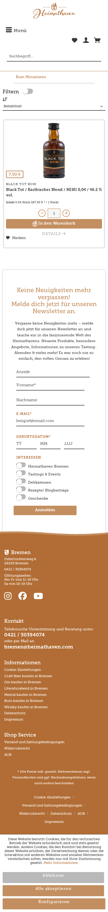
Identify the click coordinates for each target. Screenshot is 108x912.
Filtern (11, 92)
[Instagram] (9, 596)
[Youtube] (38, 596)
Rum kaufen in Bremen (23, 701)
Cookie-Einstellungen (22, 670)
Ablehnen (53, 876)
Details (52, 234)
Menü (19, 31)
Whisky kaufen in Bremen (26, 707)
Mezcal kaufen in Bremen (25, 695)
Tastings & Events (44, 474)
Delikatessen (39, 482)
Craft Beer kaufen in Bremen (28, 676)
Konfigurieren (54, 902)
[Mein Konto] (86, 41)
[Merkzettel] (74, 43)
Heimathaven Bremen (48, 466)
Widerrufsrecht (17, 748)
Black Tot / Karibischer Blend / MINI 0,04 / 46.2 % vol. (54, 192)
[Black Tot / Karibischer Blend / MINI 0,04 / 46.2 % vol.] (54, 150)
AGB (8, 755)
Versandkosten (24, 777)
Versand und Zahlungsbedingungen (34, 742)
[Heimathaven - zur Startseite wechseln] (54, 11)
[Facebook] (23, 596)
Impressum (13, 719)
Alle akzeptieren (53, 889)
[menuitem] (54, 31)
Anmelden (45, 510)
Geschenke (38, 498)
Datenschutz (14, 713)
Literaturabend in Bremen (26, 688)
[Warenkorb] (97, 41)
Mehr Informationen (61, 863)
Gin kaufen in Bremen (22, 682)
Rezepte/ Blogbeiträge (48, 490)
